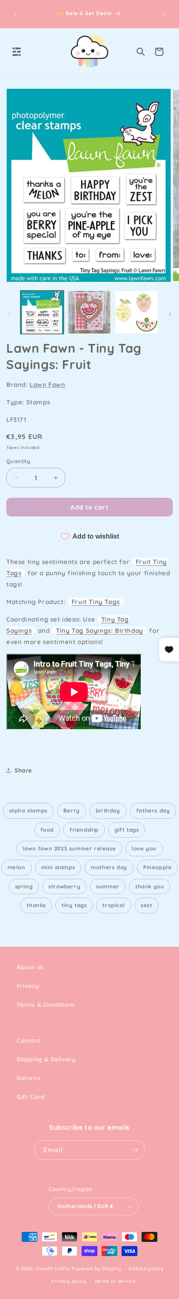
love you (144, 848)
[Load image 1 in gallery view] (42, 312)
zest (146, 905)
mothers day (109, 867)
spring (24, 886)
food (47, 829)
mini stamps (58, 867)
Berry (71, 810)
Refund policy (146, 1268)
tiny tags (74, 905)
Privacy (28, 986)
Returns (28, 1078)
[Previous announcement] (15, 14)
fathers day (153, 810)
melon (16, 867)
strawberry (64, 886)
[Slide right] (170, 314)
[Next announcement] (163, 14)
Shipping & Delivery (46, 1059)
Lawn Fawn (47, 385)
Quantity (18, 461)
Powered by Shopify (96, 1268)
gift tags (126, 829)
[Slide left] (9, 314)
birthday (108, 810)
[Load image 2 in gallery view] (89, 312)
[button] (16, 52)
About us (30, 967)
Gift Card (31, 1097)
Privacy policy (69, 1281)
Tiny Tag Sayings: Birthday (99, 630)
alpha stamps (28, 810)
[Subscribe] (135, 1150)
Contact (29, 1040)
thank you (149, 886)
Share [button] (23, 770)
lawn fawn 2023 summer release (69, 848)
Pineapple (157, 867)
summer (107, 886)
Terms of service (115, 1281)
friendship (84, 829)
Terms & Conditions (46, 1004)
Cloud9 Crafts (53, 1268)
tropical (113, 905)
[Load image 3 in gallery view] (136, 312)
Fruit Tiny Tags (96, 602)
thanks (36, 905)
